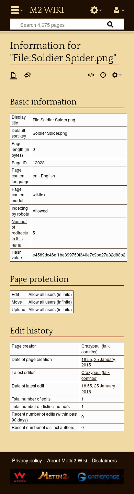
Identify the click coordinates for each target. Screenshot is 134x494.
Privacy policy (27, 460)
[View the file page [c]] (13, 75)
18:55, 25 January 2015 (98, 362)
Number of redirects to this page (20, 232)
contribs (88, 351)
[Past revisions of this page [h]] (103, 75)
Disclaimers (104, 460)
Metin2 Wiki (47, 10)
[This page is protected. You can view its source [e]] (91, 75)
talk (106, 346)
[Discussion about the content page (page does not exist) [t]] (27, 75)
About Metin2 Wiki (67, 460)
